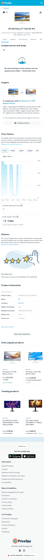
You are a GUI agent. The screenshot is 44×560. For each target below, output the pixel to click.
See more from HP (7, 327)
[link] (22, 106)
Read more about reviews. (10, 244)
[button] (5, 12)
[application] (22, 180)
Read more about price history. (11, 144)
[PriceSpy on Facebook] (20, 550)
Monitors (6, 8)
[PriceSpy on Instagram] (24, 550)
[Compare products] (40, 12)
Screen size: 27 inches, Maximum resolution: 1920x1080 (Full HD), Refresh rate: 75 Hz (22, 34)
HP (19, 299)
